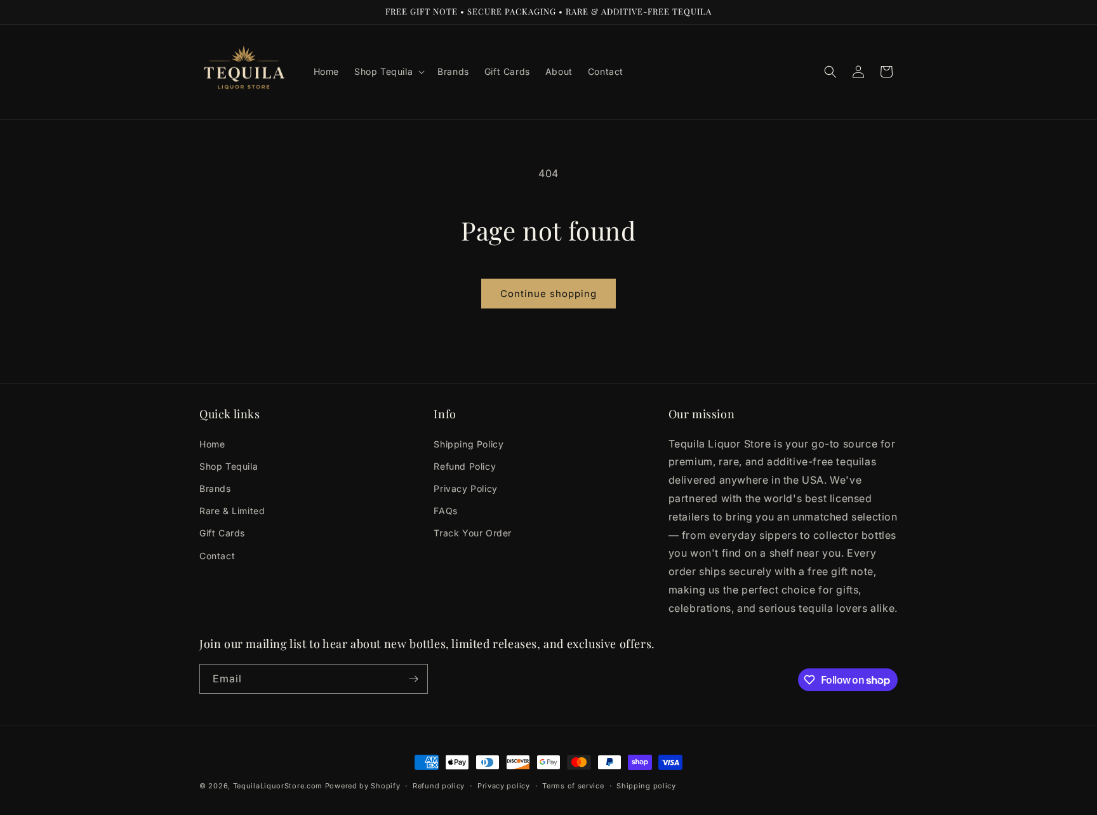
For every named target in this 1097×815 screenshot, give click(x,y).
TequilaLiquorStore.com (277, 785)
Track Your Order (473, 532)
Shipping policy (646, 785)
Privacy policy (503, 785)
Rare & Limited (232, 510)
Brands (215, 488)
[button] (388, 71)
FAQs (445, 510)
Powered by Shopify (363, 785)
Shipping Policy (468, 444)
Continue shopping (548, 294)
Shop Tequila (228, 466)
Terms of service (573, 785)
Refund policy (439, 785)
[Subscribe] (413, 679)
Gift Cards (222, 532)
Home (212, 444)
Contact (217, 555)
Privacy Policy (465, 488)
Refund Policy (465, 466)
